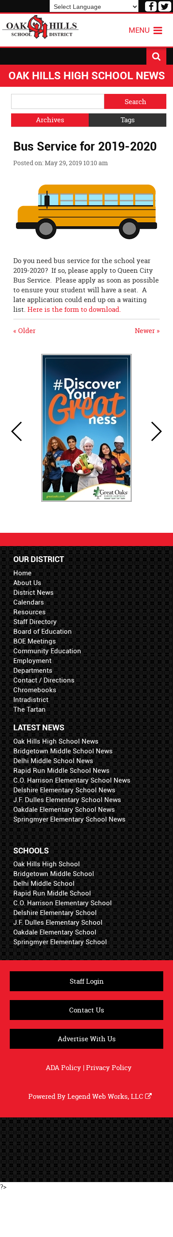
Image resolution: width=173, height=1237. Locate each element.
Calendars (28, 602)
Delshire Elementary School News (64, 790)
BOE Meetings (34, 641)
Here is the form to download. (74, 309)
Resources (29, 612)
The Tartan (29, 710)
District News (33, 593)
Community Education (47, 651)
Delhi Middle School (44, 884)
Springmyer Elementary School (60, 942)
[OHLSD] (40, 26)
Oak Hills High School (46, 864)
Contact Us (86, 1010)
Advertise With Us (87, 1038)
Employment (32, 661)
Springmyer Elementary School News (69, 819)
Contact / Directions (44, 680)
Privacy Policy (109, 1067)
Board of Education (42, 632)
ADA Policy (63, 1067)
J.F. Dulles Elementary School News (67, 800)
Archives (50, 119)
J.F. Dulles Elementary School (57, 923)
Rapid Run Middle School (52, 893)
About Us (27, 583)
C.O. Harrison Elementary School (62, 903)
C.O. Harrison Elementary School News (71, 780)
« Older (24, 330)
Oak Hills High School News (55, 741)
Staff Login (87, 981)
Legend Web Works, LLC (106, 1096)
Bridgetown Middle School (53, 874)
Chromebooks (34, 690)
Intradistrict (30, 700)
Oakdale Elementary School (54, 932)
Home (22, 573)
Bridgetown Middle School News (63, 751)
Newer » (147, 330)
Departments (32, 671)
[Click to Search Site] (156, 56)
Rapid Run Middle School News (61, 771)
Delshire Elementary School (55, 913)
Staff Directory (35, 622)
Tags (128, 119)
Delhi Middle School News (53, 761)
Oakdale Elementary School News (64, 810)
